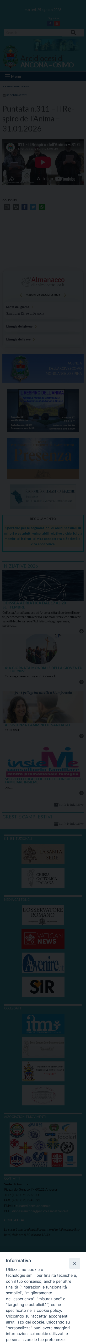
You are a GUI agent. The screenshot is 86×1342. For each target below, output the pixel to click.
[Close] (74, 1263)
